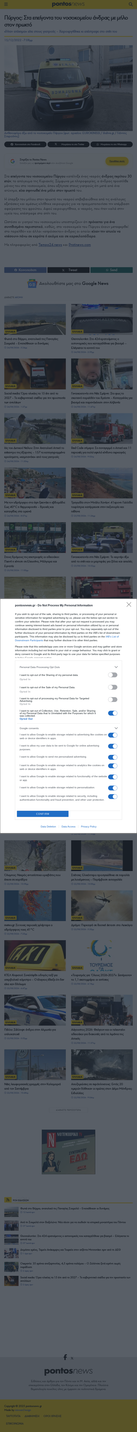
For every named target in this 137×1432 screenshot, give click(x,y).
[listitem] (68, 667)
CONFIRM (42, 814)
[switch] (112, 674)
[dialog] (68, 716)
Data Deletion (48, 826)
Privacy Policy (89, 826)
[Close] (130, 605)
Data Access (68, 826)
